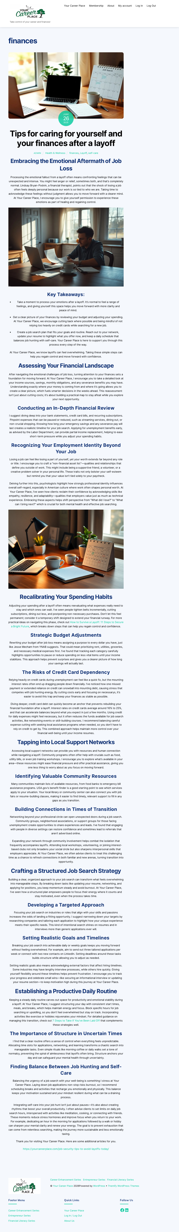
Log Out (151, 5)
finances (74, 153)
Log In (139, 5)
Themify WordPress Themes (123, 1185)
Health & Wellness (55, 153)
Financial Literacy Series (120, 1179)
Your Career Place (74, 5)
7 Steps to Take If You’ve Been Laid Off (76, 1020)
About (110, 5)
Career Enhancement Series (65, 1179)
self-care (93, 153)
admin (37, 153)
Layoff (83, 153)
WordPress (99, 1185)
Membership (96, 5)
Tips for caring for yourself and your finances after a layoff (66, 138)
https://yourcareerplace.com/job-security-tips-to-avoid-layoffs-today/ (66, 1148)
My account (125, 5)
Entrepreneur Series (94, 1179)
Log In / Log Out (73, 1215)
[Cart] (162, 6)
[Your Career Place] (31, 17)
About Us (69, 1220)
